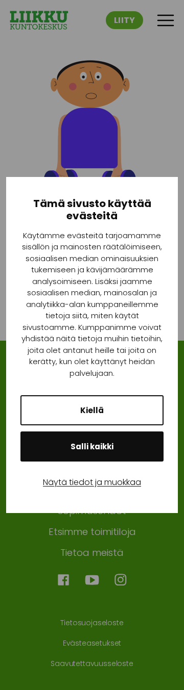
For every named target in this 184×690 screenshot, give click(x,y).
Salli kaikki (92, 446)
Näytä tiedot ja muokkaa (92, 482)
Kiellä (92, 410)
